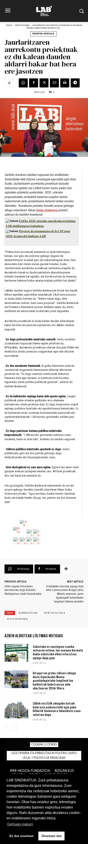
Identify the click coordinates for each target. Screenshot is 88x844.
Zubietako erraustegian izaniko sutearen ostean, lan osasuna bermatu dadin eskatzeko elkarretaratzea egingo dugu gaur (58, 652)
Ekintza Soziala (22, 25)
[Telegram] (75, 82)
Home (9, 25)
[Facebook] (33, 82)
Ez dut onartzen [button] (21, 836)
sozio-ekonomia (17, 619)
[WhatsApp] (23, 82)
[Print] (64, 82)
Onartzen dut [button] (52, 836)
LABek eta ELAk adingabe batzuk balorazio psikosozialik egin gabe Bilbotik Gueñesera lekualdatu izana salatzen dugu (57, 709)
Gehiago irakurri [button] (20, 824)
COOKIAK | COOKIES (44, 744)
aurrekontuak (28, 613)
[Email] (54, 82)
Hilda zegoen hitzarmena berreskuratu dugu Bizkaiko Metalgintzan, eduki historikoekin (23, 590)
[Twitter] (44, 82)
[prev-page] (7, 728)
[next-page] (14, 728)
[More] (66, 569)
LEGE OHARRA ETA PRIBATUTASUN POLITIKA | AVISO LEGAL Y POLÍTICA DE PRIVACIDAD (44, 755)
